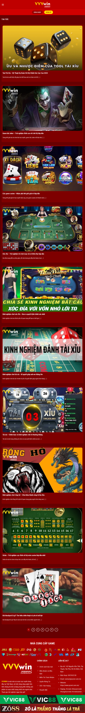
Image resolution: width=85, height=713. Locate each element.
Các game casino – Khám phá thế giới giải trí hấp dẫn (21, 194)
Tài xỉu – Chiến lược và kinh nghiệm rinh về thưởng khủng (23, 435)
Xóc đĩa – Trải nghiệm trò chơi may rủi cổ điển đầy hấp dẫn (23, 254)
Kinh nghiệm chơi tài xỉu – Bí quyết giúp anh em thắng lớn (23, 374)
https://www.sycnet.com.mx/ (69, 685)
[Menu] (3, 4)
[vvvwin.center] (42, 4)
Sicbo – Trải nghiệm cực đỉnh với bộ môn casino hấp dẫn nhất (24, 555)
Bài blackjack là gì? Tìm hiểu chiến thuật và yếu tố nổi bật (22, 616)
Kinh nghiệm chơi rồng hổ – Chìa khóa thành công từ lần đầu (23, 495)
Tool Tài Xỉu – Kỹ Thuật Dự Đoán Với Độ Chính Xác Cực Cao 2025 (25, 73)
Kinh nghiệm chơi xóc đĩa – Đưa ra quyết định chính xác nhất (24, 314)
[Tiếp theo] (56, 630)
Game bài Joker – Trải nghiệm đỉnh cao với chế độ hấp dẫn (23, 133)
